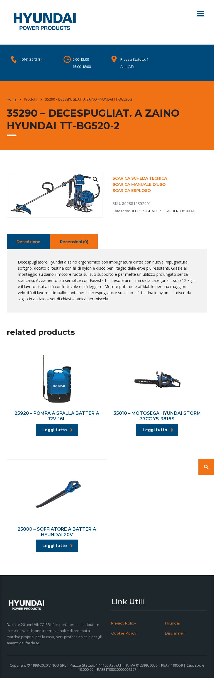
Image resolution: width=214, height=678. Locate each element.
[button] (95, 179)
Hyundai (172, 623)
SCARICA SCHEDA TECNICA (140, 178)
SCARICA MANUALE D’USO (139, 184)
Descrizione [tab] (28, 241)
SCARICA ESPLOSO (132, 190)
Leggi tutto (54, 429)
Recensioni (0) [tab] (74, 241)
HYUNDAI (187, 210)
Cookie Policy (123, 633)
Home (11, 99)
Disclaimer (174, 633)
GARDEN (171, 210)
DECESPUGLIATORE (147, 210)
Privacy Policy (123, 623)
